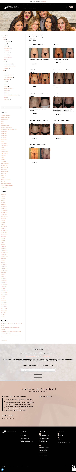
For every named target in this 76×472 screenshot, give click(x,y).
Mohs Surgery (3, 169)
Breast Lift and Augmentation (9, 66)
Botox (2, 123)
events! (44, 1)
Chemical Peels (4, 131)
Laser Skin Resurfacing (8, 88)
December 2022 (4, 268)
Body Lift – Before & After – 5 (38, 94)
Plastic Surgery (23, 435)
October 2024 (4, 232)
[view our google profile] (67, 443)
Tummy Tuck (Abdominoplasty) (7, 185)
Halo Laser (6, 83)
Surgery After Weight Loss (6, 183)
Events (2, 141)
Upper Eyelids (6, 99)
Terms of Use (68, 466)
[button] (34, 5)
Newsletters (3, 175)
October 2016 (4, 310)
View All (4, 37)
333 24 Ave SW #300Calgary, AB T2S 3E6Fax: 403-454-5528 (43, 451)
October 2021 (4, 286)
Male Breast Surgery (5, 163)
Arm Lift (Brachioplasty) (5, 115)
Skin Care (3, 181)
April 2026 (3, 202)
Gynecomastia (6, 52)
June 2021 (3, 288)
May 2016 (3, 316)
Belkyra (5, 72)
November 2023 (4, 252)
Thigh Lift (6, 59)
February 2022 (4, 278)
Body (4, 39)
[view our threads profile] (63, 443)
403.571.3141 (46, 356)
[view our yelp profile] (69, 443)
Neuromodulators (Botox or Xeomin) (11, 95)
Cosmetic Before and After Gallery (27, 441)
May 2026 (3, 200)
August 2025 (3, 218)
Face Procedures (4, 145)
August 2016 (3, 312)
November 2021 (4, 284)
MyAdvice (30, 466)
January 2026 (3, 208)
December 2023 (4, 250)
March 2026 (3, 204)
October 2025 (4, 214)
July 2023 (3, 260)
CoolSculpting (4, 133)
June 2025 (3, 222)
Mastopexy (6, 68)
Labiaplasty (3, 149)
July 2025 (3, 220)
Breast (4, 61)
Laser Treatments (4, 153)
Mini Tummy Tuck (4, 167)
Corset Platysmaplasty (8, 77)
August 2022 (3, 272)
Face (4, 70)
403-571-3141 (60, 435)
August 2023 (3, 258)
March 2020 (3, 300)
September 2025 (4, 216)
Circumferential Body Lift (37, 44)
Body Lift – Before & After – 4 (62, 121)
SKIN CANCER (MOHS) (5, 179)
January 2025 (3, 228)
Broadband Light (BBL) (8, 75)
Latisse (2, 157)
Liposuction (6, 54)
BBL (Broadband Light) (5, 117)
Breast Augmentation (8, 63)
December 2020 (4, 290)
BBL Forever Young (4, 119)
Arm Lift (5, 43)
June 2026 (3, 198)
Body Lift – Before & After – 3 (62, 70)
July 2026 (3, 196)
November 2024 (4, 230)
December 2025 (4, 210)
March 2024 (3, 246)
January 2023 (3, 266)
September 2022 (4, 270)
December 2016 (4, 308)
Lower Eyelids (6, 90)
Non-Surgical (23, 437)
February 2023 (4, 264)
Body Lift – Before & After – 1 (38, 144)
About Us (22, 433)
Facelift (5, 81)
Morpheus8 (3, 173)
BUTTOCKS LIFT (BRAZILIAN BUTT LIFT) (9, 129)
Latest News (3, 155)
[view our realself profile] (65, 443)
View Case (34, 63)
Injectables (6, 86)
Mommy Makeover (7, 57)
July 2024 (3, 238)
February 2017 (4, 304)
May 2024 (3, 242)
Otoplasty (6, 97)
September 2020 (4, 294)
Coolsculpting (6, 50)
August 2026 (3, 194)
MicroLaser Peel (4, 165)
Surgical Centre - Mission (44, 447)
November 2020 (4, 292)
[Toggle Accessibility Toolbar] (2, 469)
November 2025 (4, 212)
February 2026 (4, 206)
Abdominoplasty (7, 41)
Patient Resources (24, 440)
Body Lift (5, 46)
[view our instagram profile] (59, 443)
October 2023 (4, 254)
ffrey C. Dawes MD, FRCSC (52, 360)
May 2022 (3, 274)
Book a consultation (31, 356)
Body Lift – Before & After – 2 (38, 121)
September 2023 (4, 256)
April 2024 (3, 244)
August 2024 (3, 236)
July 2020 (3, 296)
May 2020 (3, 298)
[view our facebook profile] (61, 443)
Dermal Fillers (6, 79)
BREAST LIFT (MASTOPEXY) (6, 127)
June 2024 (3, 240)
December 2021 (4, 282)
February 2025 (4, 226)
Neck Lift (5, 92)
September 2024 (4, 234)
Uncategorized (4, 187)
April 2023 (3, 262)
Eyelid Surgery (4, 143)
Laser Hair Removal (5, 151)
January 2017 (3, 306)
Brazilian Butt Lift (7, 48)
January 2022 (3, 280)
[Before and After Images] (40, 58)
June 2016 (3, 314)
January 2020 (3, 302)
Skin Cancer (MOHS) (25, 438)
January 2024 (3, 248)
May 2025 (3, 224)
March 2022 (3, 276)
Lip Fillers (3, 159)
